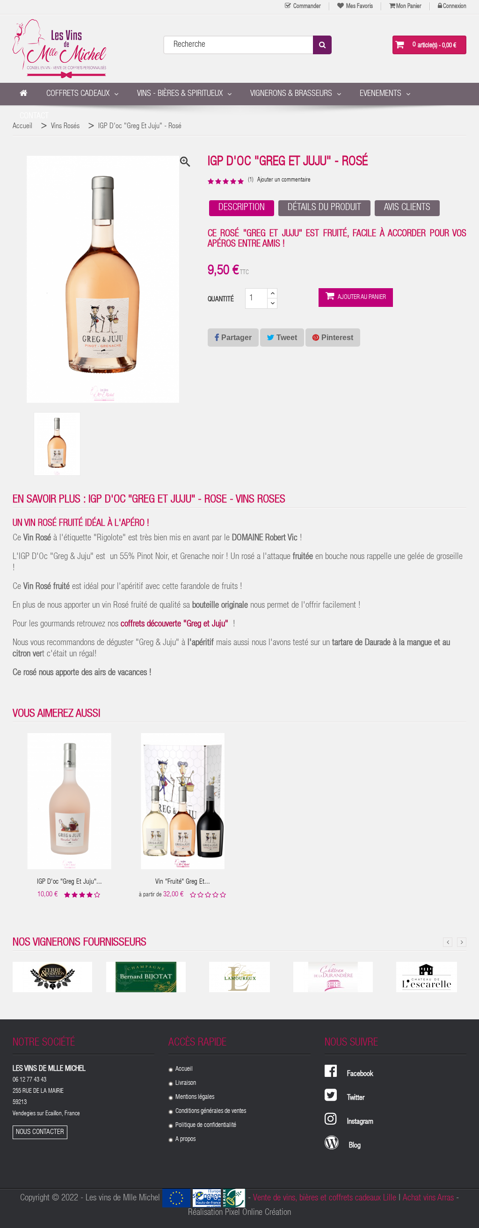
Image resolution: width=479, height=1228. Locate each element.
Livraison (185, 1083)
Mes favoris (359, 7)
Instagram (360, 1122)
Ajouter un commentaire (284, 180)
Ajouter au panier (361, 297)
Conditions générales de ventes (210, 1111)
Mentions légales (194, 1097)
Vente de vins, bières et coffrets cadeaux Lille (324, 1198)
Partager (236, 338)
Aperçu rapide (69, 794)
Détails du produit (324, 208)
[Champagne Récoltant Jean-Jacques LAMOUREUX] (239, 977)
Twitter (355, 1098)
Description (241, 208)
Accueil (184, 1069)
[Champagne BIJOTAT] (146, 977)
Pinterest (337, 338)
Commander (306, 7)
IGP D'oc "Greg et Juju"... (69, 882)
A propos (185, 1139)
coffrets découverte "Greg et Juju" (174, 624)
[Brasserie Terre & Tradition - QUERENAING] (52, 977)
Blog (355, 1146)
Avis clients (407, 208)
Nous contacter (40, 1132)
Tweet (286, 338)
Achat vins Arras (428, 1198)
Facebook (360, 1074)
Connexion (454, 7)
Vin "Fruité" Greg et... (182, 882)
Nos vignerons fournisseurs (79, 943)
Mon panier (408, 7)
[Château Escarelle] (426, 977)
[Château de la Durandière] (333, 977)
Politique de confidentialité (205, 1125)
